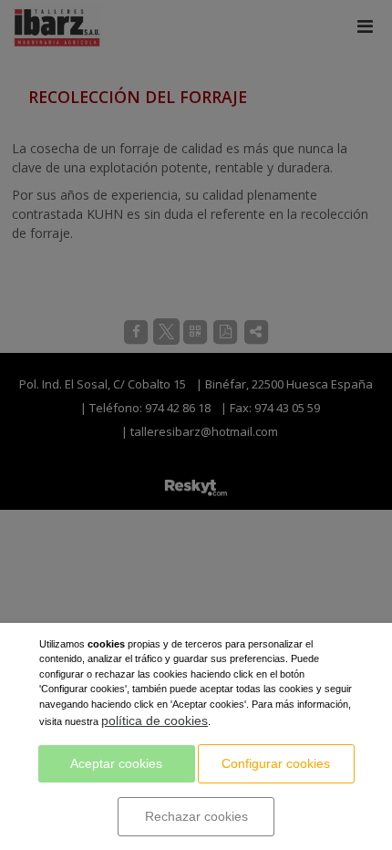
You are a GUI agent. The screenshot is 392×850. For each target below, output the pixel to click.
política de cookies (154, 720)
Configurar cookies (276, 763)
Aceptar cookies (116, 763)
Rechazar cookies (196, 816)
